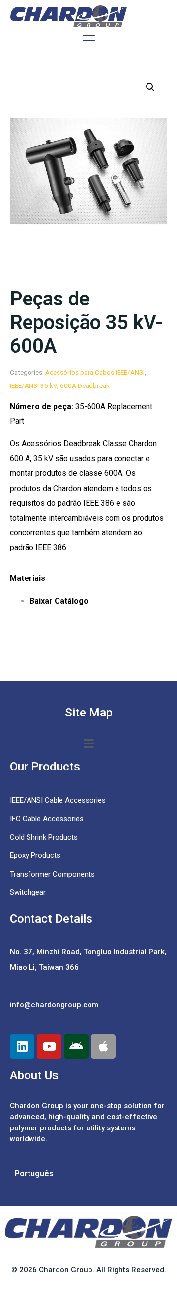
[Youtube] (49, 1046)
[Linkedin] (22, 1046)
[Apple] (103, 1046)
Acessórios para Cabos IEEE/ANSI (95, 372)
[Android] (76, 1046)
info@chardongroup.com (54, 1004)
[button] (150, 87)
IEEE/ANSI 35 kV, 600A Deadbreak (60, 385)
